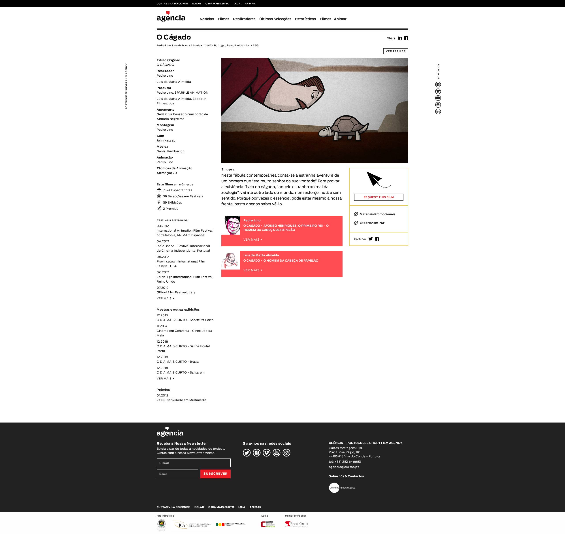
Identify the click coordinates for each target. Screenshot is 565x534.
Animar (250, 4)
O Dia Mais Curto (217, 4)
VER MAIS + (253, 239)
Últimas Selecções (275, 19)
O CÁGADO (251, 226)
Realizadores (244, 19)
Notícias (207, 19)
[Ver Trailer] (314, 68)
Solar (196, 4)
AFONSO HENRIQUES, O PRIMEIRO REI (293, 226)
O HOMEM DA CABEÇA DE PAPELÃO (291, 260)
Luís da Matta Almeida (187, 45)
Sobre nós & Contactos (346, 476)
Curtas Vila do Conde (172, 4)
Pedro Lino (164, 45)
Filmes (223, 19)
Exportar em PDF (372, 223)
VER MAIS (166, 298)
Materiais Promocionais (377, 214)
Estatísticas (305, 19)
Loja (237, 4)
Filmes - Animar (333, 19)
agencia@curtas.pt (344, 467)
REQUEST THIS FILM (379, 197)
